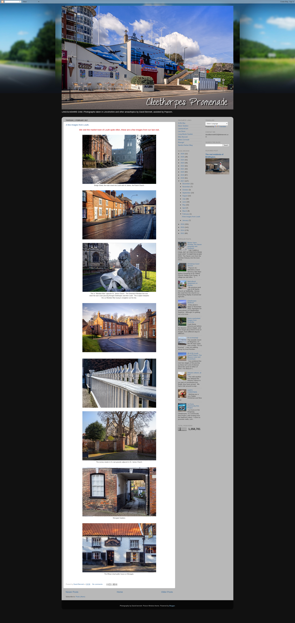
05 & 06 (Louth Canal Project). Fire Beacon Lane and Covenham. (194, 356)
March (184, 211)
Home (120, 592)
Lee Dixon (181, 131)
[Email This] (107, 584)
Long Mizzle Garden (185, 134)
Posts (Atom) (80, 597)
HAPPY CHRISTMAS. (192, 391)
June (184, 202)
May (184, 205)
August (185, 196)
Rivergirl (181, 142)
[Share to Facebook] (114, 584)
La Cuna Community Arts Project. (193, 406)
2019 (183, 175)
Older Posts (167, 592)
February (186, 214)
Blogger (172, 606)
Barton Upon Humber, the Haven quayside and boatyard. (194, 245)
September (186, 193)
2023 (183, 163)
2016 (183, 224)
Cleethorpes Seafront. (191, 302)
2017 (183, 181)
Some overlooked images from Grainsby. (193, 320)
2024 (183, 160)
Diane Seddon (183, 126)
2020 (183, 172)
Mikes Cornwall (183, 140)
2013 (183, 233)
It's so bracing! (192, 338)
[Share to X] (112, 584)
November (186, 187)
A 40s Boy (181, 123)
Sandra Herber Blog (185, 145)
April (184, 208)
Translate (222, 126)
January (185, 220)
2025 (183, 157)
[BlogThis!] (110, 584)
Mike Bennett (183, 137)
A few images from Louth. (77, 125)
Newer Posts (72, 592)
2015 (183, 227)
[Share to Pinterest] (116, 584)
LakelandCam (183, 128)
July (184, 199)
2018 (183, 178)
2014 (183, 230)
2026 (183, 154)
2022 (183, 166)
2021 (183, 169)
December (186, 184)
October (185, 190)
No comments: (97, 584)
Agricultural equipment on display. (192, 283)
